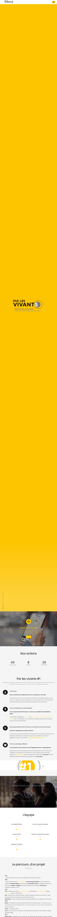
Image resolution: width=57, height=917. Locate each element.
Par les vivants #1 (21, 881)
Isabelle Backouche (24, 891)
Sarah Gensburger (41, 891)
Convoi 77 (26, 717)
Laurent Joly (8, 893)
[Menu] (53, 2)
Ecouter (28, 636)
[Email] (17, 829)
